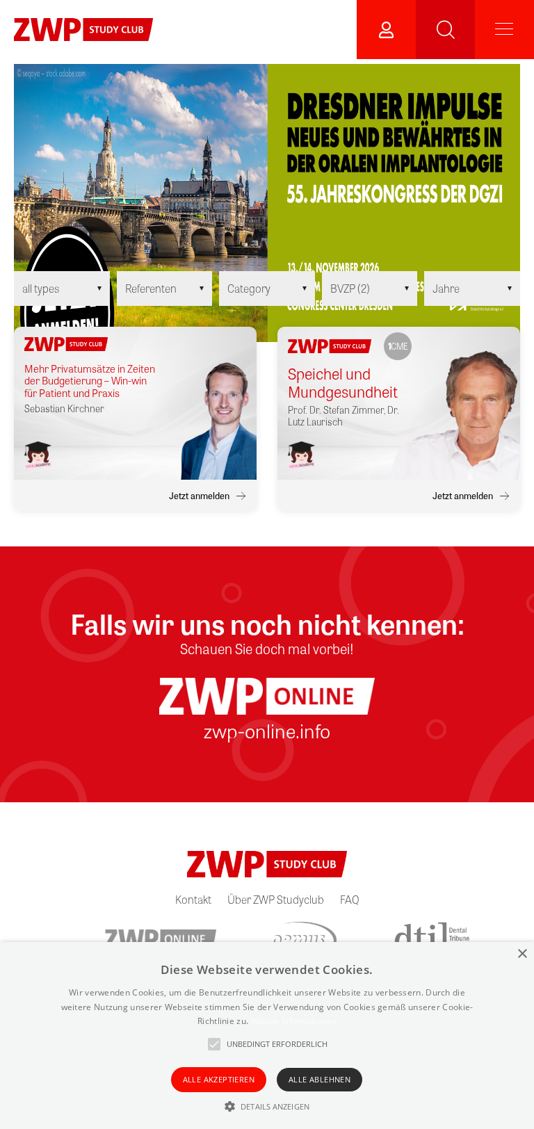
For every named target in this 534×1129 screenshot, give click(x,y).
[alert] (267, 1035)
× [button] (522, 954)
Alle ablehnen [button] (319, 1079)
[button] (267, 1106)
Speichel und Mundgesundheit (343, 382)
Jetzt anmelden (199, 495)
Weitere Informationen (294, 1021)
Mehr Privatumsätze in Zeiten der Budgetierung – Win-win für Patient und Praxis (89, 381)
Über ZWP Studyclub (275, 899)
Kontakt (193, 899)
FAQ (349, 899)
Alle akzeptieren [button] (218, 1079)
